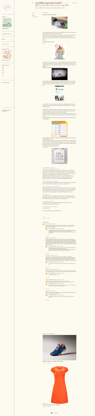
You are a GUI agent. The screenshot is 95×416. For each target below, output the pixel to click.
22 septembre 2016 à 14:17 (55, 269)
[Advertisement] (59, 324)
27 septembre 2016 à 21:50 (60, 294)
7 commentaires (48, 363)
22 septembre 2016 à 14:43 (60, 279)
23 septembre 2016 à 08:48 (60, 273)
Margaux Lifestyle (49, 269)
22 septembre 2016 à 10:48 (52, 223)
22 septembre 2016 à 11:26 (53, 237)
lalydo (47, 290)
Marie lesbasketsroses (52, 228)
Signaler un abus (5, 44)
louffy (47, 223)
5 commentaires (48, 406)
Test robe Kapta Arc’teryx (51, 405)
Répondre (47, 235)
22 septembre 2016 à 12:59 (53, 255)
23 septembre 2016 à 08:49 (60, 283)
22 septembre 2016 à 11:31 (60, 246)
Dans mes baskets (35, 16)
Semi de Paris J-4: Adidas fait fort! (53, 361)
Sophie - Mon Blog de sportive (51, 279)
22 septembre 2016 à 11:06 (60, 228)
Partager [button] (33, 12)
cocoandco (47, 255)
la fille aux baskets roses (47, 3)
